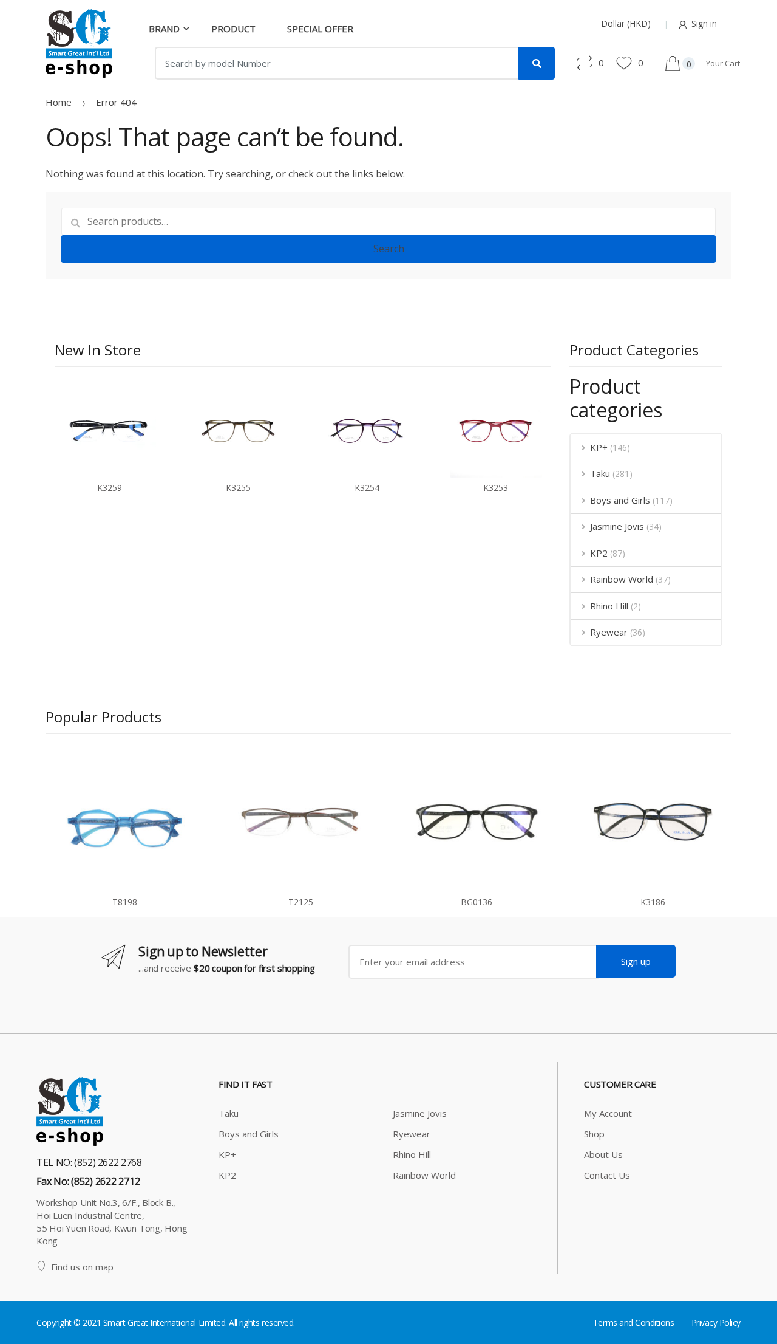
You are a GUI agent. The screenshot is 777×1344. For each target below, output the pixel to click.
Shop (594, 1134)
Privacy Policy (716, 1322)
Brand (164, 28)
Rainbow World (621, 579)
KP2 (599, 553)
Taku (600, 473)
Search (388, 248)
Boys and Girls (620, 500)
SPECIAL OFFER (320, 28)
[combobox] (337, 63)
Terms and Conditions (633, 1322)
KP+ (599, 447)
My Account (608, 1113)
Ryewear (609, 632)
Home (59, 102)
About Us (603, 1154)
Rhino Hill (609, 606)
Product (233, 28)
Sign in (704, 23)
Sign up (636, 961)
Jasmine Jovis (617, 526)
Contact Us (607, 1175)
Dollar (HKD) (626, 23)
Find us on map (82, 1267)
